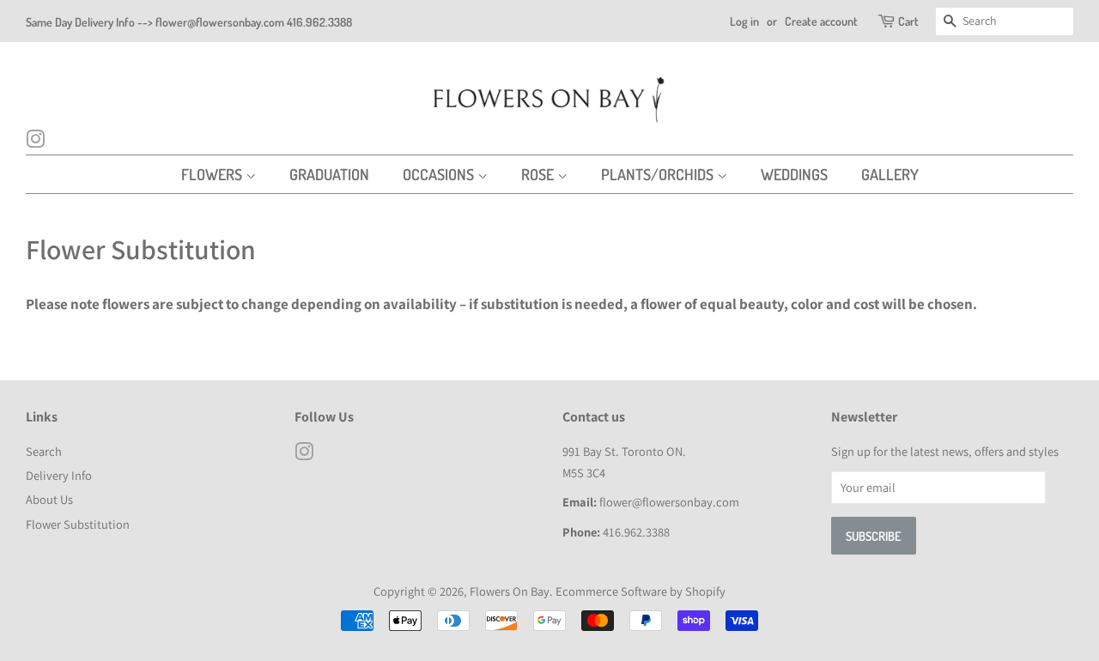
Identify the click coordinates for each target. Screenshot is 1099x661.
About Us (49, 499)
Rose (539, 174)
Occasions (440, 174)
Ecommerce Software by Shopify (641, 591)
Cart (908, 21)
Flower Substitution (78, 524)
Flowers (213, 174)
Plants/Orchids (659, 174)
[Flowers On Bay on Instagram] (35, 141)
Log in (744, 21)
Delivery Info (59, 475)
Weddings (794, 174)
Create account (821, 21)
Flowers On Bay (510, 591)
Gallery (890, 174)
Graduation (329, 174)
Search (44, 451)
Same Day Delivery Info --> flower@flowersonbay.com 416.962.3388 (189, 22)
